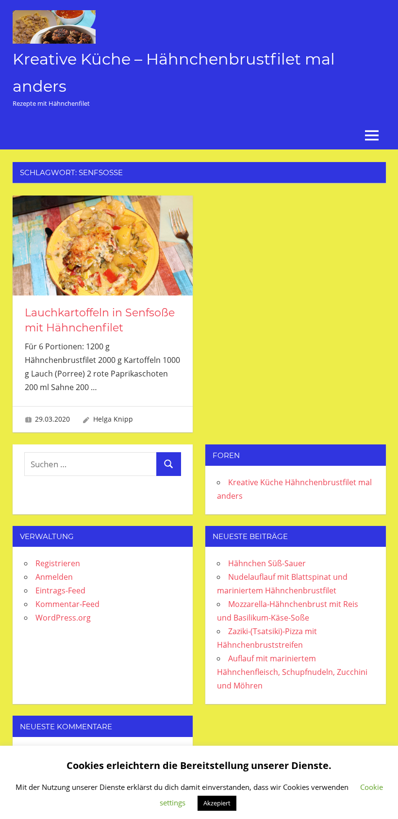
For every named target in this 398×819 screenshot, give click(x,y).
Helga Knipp (113, 419)
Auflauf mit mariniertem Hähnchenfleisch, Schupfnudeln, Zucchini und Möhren (292, 672)
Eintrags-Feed (60, 590)
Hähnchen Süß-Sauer (267, 563)
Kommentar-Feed (67, 604)
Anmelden (54, 577)
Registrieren (57, 563)
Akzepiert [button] (217, 803)
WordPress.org (63, 617)
